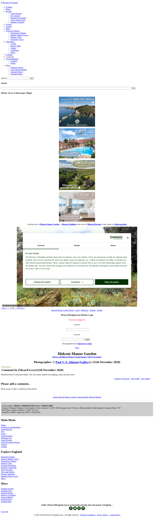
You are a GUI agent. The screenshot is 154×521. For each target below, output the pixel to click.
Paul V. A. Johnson (28, 305)
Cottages (14, 61)
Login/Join (10, 57)
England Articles (17, 68)
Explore (9, 27)
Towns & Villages (12, 31)
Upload (8, 24)
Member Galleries (17, 22)
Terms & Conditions (87, 515)
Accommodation (12, 59)
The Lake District (7, 472)
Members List (6, 438)
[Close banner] (127, 238)
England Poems (16, 74)
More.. (8, 65)
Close (77, 348)
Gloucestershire (82, 397)
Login (3, 434)
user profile (135, 379)
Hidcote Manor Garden (67, 397)
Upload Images (7, 436)
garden (55, 397)
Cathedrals (15, 50)
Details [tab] (77, 245)
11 (11, 308)
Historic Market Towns (19, 35)
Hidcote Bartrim (95, 397)
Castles (13, 48)
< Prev (3, 308)
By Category (15, 16)
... (8, 308)
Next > (22, 308)
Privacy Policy (102, 515)
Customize (75, 282)
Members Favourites (18, 18)
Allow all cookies (112, 282)
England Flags (6, 499)
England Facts (6, 491)
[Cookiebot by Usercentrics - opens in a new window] (111, 238)
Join (2, 432)
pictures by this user (122, 379)
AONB (13, 44)
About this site (6, 429)
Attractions (10, 42)
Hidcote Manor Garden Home (62, 310)
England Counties (8, 457)
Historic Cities (16, 37)
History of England (8, 495)
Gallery (85, 362)
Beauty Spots (16, 46)
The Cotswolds (7, 470)
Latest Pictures (16, 14)
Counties (9, 55)
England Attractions (8, 466)
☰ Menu (9, 7)
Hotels (13, 63)
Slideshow (85, 310)
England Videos (17, 72)
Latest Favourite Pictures (10, 442)
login (8, 389)
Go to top (4, 512)
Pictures (9, 11)
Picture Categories (8, 474)
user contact (145, 379)
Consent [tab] (41, 245)
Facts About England (19, 70)
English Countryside (8, 468)
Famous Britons (7, 497)
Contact (4, 447)
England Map (6, 502)
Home (8, 9)
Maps (8, 29)
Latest (77, 310)
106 (17, 308)
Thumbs (93, 310)
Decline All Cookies (42, 282)
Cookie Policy (115, 515)
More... (13, 52)
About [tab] (113, 245)
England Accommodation (10, 427)
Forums (4, 445)
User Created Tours (18, 20)
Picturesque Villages (18, 33)
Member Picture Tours (9, 476)
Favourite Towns (17, 39)
